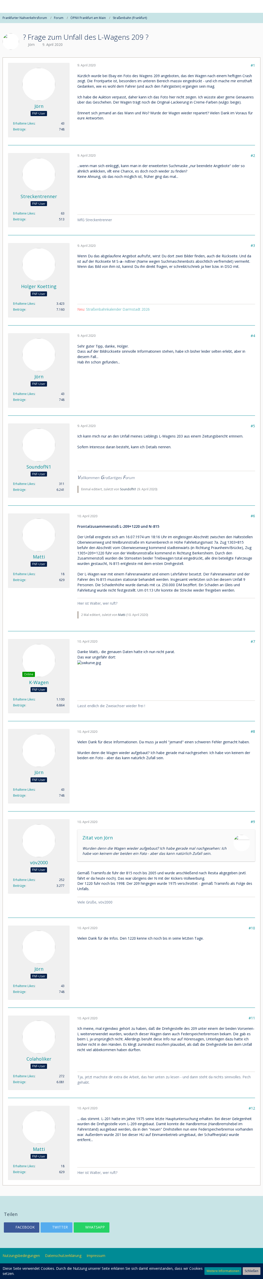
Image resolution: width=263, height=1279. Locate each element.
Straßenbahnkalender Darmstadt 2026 (118, 309)
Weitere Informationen (222, 1271)
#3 (253, 245)
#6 (253, 515)
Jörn (31, 44)
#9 (253, 821)
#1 (253, 65)
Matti (121, 615)
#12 (252, 1108)
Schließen (251, 1271)
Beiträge (19, 129)
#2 (253, 155)
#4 (253, 335)
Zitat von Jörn (97, 838)
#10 (252, 928)
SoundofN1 (128, 489)
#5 (253, 425)
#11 (252, 1018)
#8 (253, 731)
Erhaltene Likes (24, 123)
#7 (253, 641)
